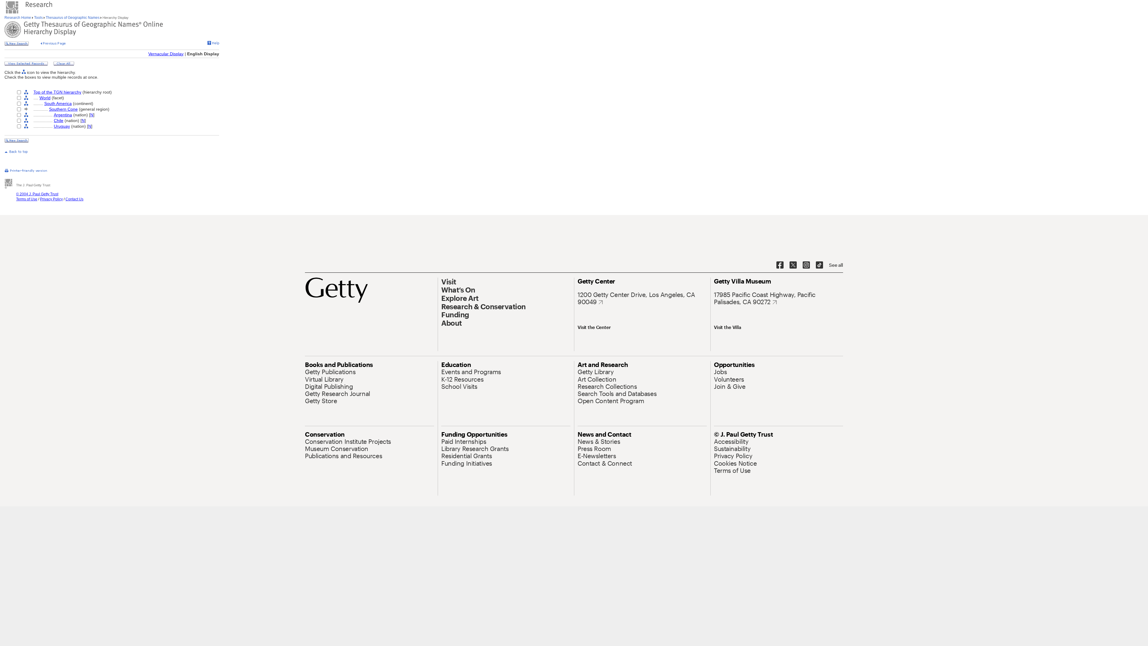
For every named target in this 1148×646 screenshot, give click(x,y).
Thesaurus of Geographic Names (72, 18)
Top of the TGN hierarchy (57, 92)
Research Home (18, 18)
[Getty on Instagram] (806, 265)
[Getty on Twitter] (793, 265)
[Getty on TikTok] (819, 265)
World (45, 97)
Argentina (63, 114)
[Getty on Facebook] (780, 265)
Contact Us (74, 199)
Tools (38, 18)
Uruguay (62, 126)
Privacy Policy (51, 199)
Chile (58, 120)
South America (58, 103)
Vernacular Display (166, 53)
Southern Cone (63, 109)
